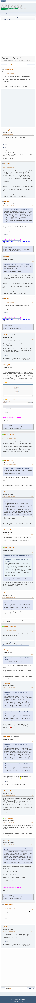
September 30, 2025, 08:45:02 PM (9, 844)
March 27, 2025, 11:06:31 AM (8, 205)
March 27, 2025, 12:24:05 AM (8, 73)
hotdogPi (7, 130)
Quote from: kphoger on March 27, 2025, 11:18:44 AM (17, 468)
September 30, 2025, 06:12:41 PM (9, 740)
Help (11, 998)
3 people (4, 412)
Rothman (7, 335)
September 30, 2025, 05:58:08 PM (9, 630)
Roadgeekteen (9, 460)
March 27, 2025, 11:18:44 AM (8, 302)
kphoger (7, 201)
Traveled (4, 150)
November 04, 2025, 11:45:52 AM (9, 908)
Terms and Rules (17, 998)
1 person (4, 144)
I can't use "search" (7, 72)
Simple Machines (22, 999)
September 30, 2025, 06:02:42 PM (9, 654)
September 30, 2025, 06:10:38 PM (9, 687)
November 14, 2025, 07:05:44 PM (9, 931)
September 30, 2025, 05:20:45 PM (9, 464)
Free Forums (20, 1001)
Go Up (3, 988)
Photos (4, 922)
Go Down (4, 64)
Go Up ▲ (24, 998)
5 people (4, 454)
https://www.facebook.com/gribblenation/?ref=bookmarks (15, 644)
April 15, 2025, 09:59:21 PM (8, 339)
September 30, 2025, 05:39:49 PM (9, 552)
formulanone (8, 904)
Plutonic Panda (9, 434)
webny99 (7, 683)
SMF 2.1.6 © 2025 (14, 999)
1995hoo (7, 163)
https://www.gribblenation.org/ (18, 642)
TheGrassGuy (8, 69)
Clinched (4, 147)
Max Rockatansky (10, 626)
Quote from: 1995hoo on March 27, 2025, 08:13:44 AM (17, 209)
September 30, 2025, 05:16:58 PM (9, 438)
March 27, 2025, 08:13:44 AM (8, 167)
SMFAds (14, 1001)
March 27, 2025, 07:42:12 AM (8, 134)
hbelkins (7, 737)
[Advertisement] (18, 39)
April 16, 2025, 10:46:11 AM (8, 369)
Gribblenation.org (6, 642)
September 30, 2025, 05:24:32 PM (9, 496)
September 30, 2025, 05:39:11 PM (9, 534)
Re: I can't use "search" (8, 132)
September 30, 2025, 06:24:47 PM (9, 822)
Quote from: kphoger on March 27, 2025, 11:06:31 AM (17, 264)
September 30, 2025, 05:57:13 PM (9, 597)
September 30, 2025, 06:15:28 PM (9, 795)
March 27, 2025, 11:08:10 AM (8, 261)
